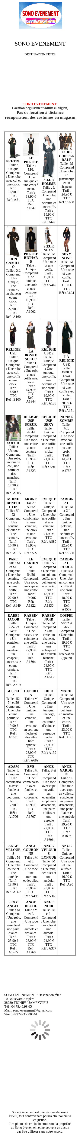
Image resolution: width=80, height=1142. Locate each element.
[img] (40, 16)
